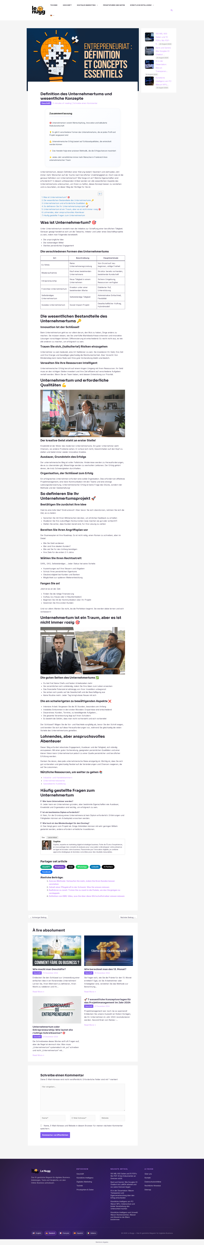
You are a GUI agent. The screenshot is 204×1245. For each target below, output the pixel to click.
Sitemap (147, 1190)
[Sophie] (46, 845)
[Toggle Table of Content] (98, 194)
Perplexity (59, 867)
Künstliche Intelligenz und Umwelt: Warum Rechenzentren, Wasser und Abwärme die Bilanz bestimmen (124, 1216)
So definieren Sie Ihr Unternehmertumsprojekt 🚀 (66, 206)
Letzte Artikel (52, 837)
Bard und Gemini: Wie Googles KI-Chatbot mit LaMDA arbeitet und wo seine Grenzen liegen (124, 1184)
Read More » (38, 991)
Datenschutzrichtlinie (152, 1182)
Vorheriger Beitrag (38, 917)
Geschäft (45, 103)
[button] (97, 5)
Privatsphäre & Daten (85, 1190)
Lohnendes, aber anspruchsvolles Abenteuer (64, 212)
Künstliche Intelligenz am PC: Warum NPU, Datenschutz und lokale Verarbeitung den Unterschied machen (122, 1205)
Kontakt (147, 1178)
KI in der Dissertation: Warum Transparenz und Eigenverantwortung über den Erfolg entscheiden (122, 1194)
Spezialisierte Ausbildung (54, 784)
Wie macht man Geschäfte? (49, 969)
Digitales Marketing (84, 1182)
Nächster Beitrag (128, 917)
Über (43, 837)
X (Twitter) (108, 867)
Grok (71, 867)
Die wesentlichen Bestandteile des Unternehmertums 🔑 (69, 200)
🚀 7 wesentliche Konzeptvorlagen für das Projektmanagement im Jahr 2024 (107, 1001)
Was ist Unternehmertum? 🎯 (56, 197)
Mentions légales (102, 1242)
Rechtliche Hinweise (152, 1186)
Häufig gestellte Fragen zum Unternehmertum (64, 215)
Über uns (148, 1174)
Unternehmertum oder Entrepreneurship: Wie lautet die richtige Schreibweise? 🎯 (53, 1029)
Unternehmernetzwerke (54, 780)
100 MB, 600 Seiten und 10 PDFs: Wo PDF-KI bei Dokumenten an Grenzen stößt (123, 1176)
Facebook (46, 872)
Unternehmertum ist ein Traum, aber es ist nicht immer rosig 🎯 (72, 209)
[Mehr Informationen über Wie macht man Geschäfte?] (57, 950)
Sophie (56, 841)
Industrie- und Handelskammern (57, 777)
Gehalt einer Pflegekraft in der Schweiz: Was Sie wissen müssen (79, 887)
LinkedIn (95, 867)
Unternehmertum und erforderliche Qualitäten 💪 (66, 203)
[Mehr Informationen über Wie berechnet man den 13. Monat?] (108, 950)
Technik (79, 1186)
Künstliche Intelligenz (84, 1178)
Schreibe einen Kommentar (85, 103)
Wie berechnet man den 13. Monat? (105, 969)
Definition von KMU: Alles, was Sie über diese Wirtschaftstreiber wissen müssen (87, 896)
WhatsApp (82, 867)
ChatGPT (46, 867)
